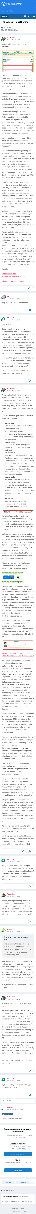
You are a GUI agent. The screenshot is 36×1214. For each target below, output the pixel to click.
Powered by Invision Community (18, 1211)
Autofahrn (8, 28)
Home (3, 11)
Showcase (18, 30)
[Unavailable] (18, 61)
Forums (12, 11)
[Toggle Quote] (5, 937)
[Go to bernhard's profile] (4, 319)
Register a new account (18, 1154)
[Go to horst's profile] (4, 297)
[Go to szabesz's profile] (4, 930)
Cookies (22, 1208)
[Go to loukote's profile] (4, 1108)
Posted (13, 40)
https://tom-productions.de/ (13, 281)
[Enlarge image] (18, 511)
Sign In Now (18, 1170)
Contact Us (14, 1208)
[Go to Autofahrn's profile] (4, 39)
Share (9, 1182)
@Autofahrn (7, 1114)
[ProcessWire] (12, 4)
